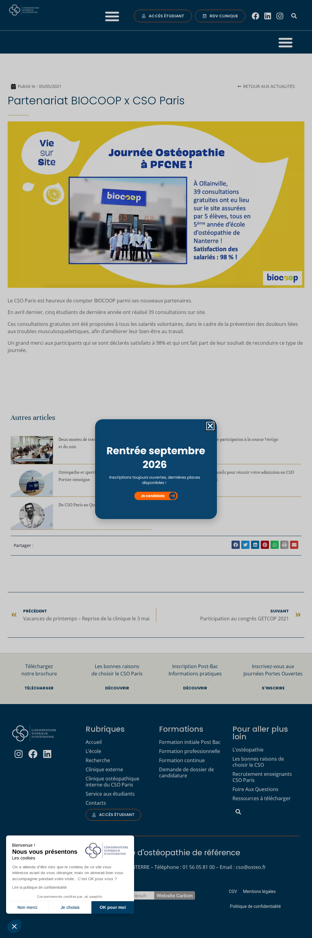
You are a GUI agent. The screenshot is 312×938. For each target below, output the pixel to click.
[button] (14, 926)
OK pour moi (113, 907)
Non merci (27, 907)
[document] (156, 469)
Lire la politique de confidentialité (39, 887)
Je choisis (70, 907)
